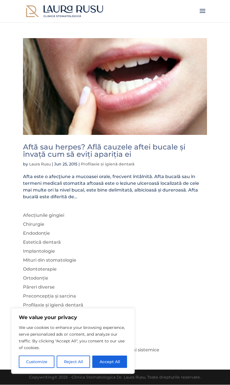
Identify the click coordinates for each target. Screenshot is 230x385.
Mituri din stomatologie (49, 260)
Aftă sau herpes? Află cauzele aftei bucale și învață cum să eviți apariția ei (104, 150)
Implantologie (39, 251)
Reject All (73, 361)
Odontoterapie (40, 269)
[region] (73, 341)
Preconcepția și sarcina (49, 296)
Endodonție (36, 233)
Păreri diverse (39, 287)
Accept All (110, 361)
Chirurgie (33, 224)
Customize (36, 361)
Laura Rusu (40, 164)
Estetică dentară (42, 242)
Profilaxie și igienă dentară (107, 164)
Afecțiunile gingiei (43, 215)
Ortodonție (35, 278)
